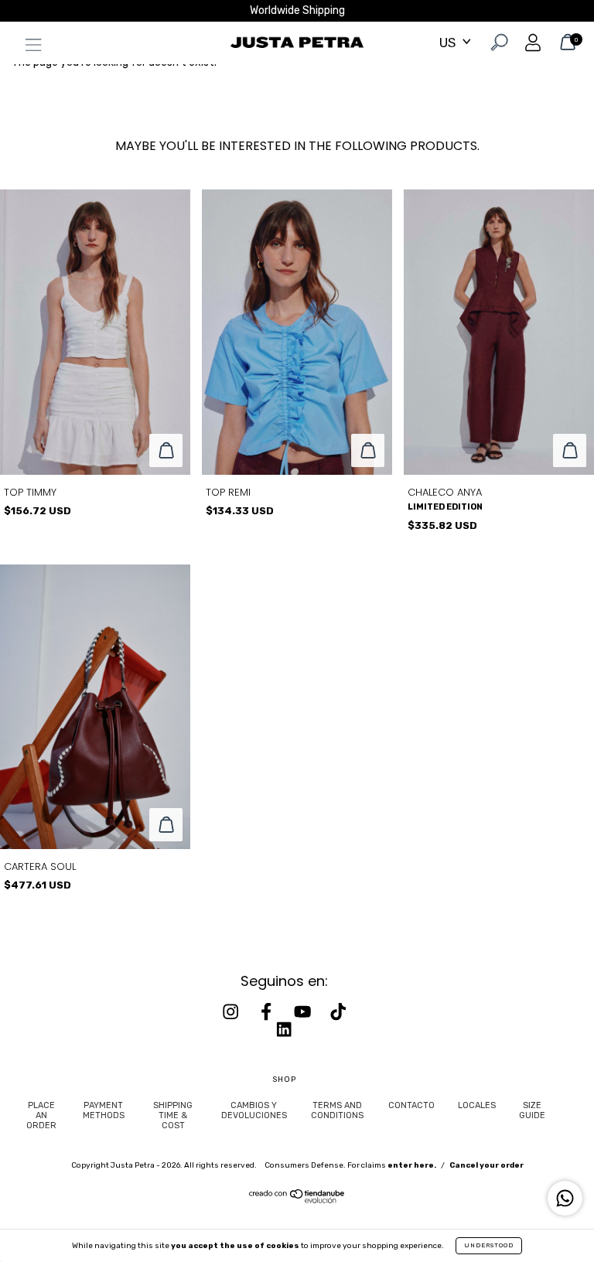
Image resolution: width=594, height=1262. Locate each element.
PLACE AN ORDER (41, 1115)
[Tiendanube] (297, 1200)
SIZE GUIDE (532, 1110)
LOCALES (477, 1105)
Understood (489, 1245)
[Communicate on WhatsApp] (565, 1198)
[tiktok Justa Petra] (338, 1012)
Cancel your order (486, 1165)
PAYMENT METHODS (104, 1110)
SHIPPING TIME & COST (173, 1115)
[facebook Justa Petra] (267, 1012)
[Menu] (29, 48)
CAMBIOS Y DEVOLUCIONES (254, 1110)
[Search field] (497, 45)
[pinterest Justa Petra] (284, 1029)
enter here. (411, 1165)
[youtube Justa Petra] (304, 1012)
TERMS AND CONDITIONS (337, 1110)
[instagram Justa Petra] (232, 1012)
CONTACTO (411, 1105)
